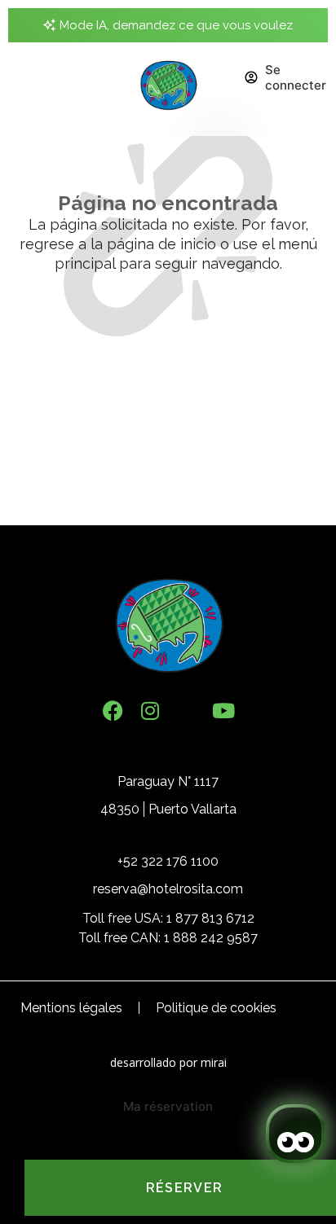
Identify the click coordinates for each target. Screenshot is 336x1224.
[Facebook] (113, 710)
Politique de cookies (216, 1008)
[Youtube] (223, 710)
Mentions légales (71, 1008)
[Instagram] (149, 710)
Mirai (214, 1062)
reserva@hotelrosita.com (168, 889)
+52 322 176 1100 (168, 861)
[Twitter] (186, 710)
